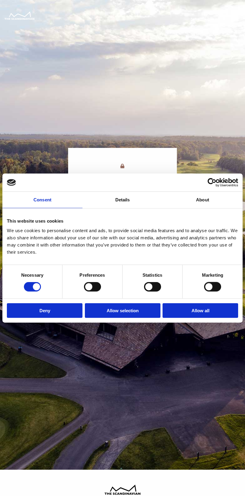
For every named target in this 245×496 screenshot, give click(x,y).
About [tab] (202, 199)
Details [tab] (122, 199)
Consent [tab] (42, 199)
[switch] (92, 287)
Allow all (200, 310)
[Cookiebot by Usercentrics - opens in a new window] (212, 182)
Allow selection (123, 310)
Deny (44, 310)
